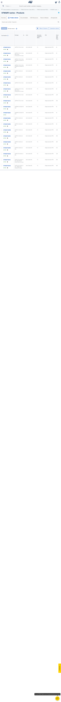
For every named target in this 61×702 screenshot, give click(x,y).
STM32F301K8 (7, 65)
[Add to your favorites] (16, 29)
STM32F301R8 (7, 77)
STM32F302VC (7, 159)
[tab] (3, 17)
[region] (37, 241)
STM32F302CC (7, 100)
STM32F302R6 (7, 118)
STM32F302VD (7, 165)
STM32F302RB (7, 130)
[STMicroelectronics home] (30, 2)
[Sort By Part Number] (8, 35)
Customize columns (54, 28)
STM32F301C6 (7, 47)
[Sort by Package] (24, 35)
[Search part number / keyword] (58, 22)
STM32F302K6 (7, 106)
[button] (2, 2)
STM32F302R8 (7, 124)
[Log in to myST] (59, 2)
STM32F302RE (7, 147)
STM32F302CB (7, 94)
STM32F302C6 (7, 83)
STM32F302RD (7, 142)
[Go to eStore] (56, 2)
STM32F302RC (7, 136)
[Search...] (3, 5)
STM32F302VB (7, 153)
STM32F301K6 (7, 59)
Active (4, 49)
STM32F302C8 (7, 89)
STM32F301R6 (7, 71)
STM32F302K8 (7, 112)
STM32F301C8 (7, 53)
